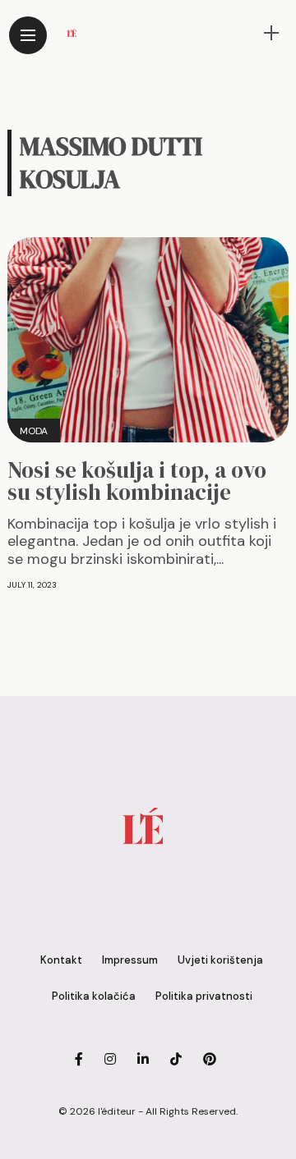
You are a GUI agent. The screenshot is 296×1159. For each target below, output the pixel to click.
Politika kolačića (94, 996)
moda (34, 430)
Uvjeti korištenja (220, 960)
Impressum (130, 960)
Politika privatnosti (203, 996)
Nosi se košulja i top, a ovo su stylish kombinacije (136, 481)
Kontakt (61, 960)
